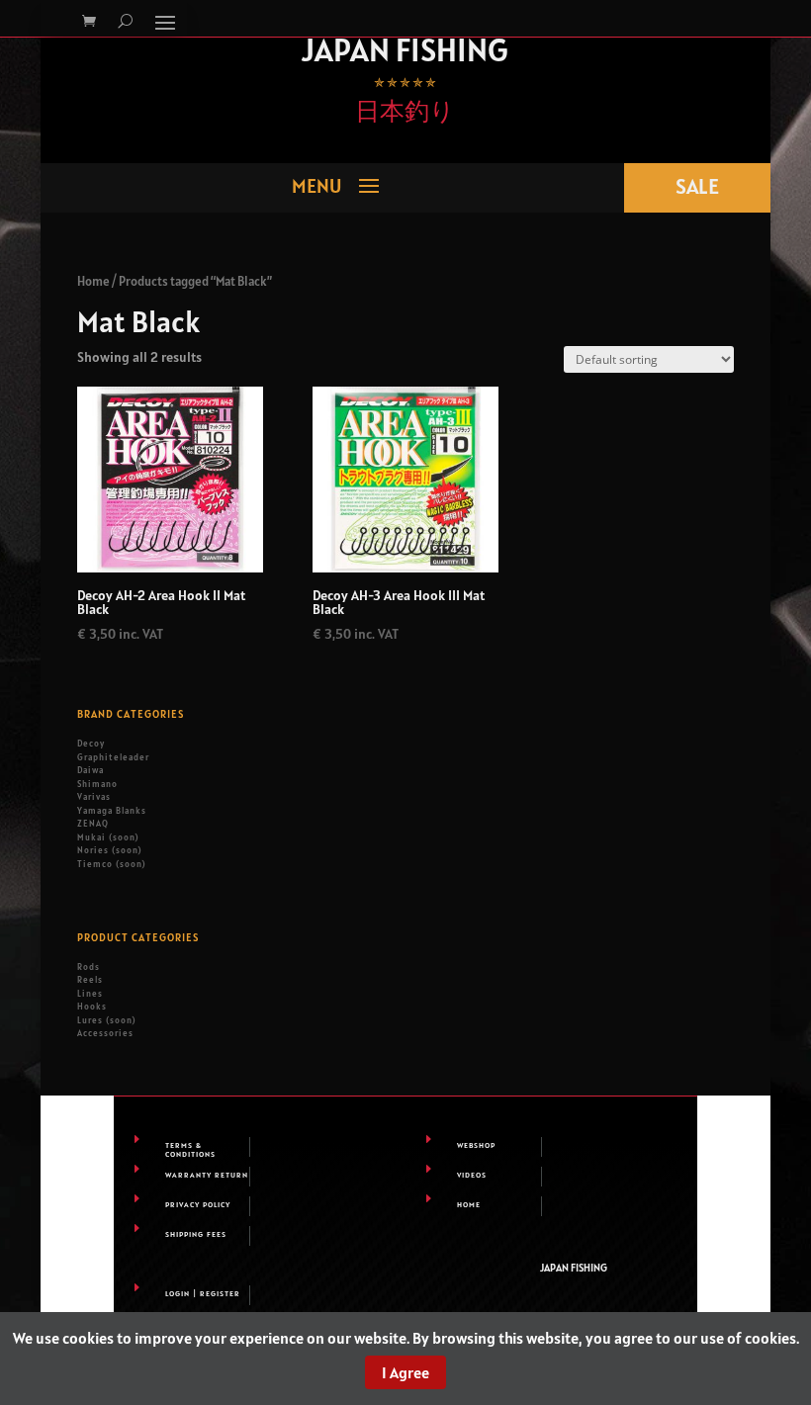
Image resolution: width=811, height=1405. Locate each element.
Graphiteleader (113, 757)
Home (93, 281)
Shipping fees (195, 1234)
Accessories (105, 1033)
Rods (88, 967)
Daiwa (90, 770)
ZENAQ (93, 824)
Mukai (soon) (107, 837)
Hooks (92, 1006)
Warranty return (206, 1175)
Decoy (91, 743)
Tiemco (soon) (111, 864)
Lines (90, 994)
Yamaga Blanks (111, 811)
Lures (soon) (106, 1020)
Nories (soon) (109, 850)
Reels (90, 980)
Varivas (94, 797)
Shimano (97, 784)
